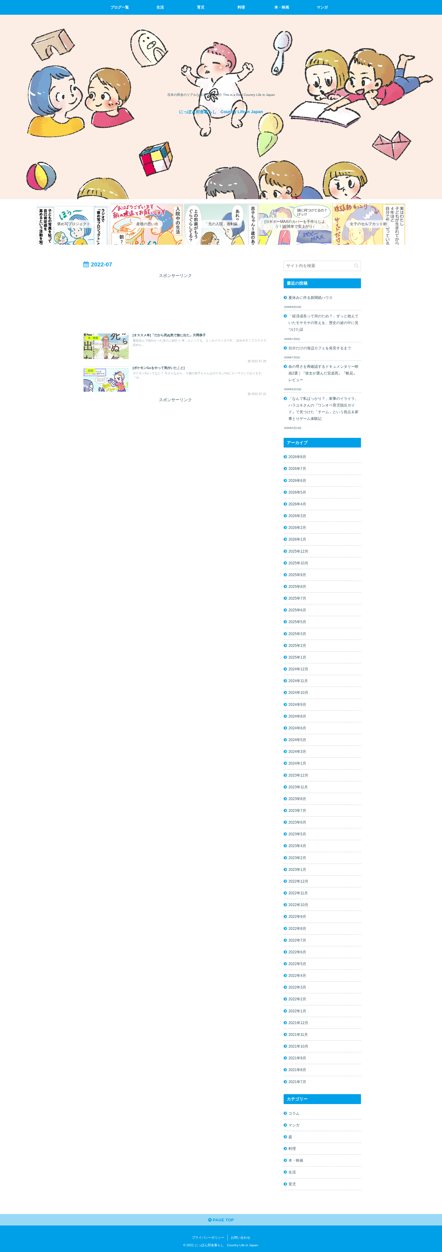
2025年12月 (298, 551)
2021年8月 (297, 1070)
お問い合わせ (240, 1237)
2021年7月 (297, 1082)
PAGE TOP (223, 1220)
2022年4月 (297, 975)
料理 (292, 1148)
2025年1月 (297, 657)
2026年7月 (297, 468)
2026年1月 (297, 539)
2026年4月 (297, 504)
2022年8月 (297, 928)
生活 (292, 1172)
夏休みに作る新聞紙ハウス (310, 297)
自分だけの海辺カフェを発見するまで (319, 348)
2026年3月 (297, 516)
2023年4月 (297, 846)
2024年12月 (298, 669)
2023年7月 (297, 810)
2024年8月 (297, 716)
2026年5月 (297, 492)
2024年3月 (297, 751)
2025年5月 (297, 622)
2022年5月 (297, 964)
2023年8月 (297, 799)
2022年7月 (297, 940)
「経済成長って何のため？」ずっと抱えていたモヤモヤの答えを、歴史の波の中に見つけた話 (323, 322)
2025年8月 (297, 586)
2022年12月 (298, 881)
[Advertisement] (175, 301)
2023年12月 (298, 775)
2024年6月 (297, 728)
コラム (294, 1113)
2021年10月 (298, 1046)
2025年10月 (298, 563)
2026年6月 (297, 480)
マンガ (294, 1125)
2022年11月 (298, 893)
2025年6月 (297, 610)
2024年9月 (297, 704)
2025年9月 (297, 575)
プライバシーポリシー (208, 1237)
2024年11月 (298, 681)
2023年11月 (298, 787)
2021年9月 (297, 1058)
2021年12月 (298, 1023)
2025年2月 (297, 645)
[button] (356, 265)
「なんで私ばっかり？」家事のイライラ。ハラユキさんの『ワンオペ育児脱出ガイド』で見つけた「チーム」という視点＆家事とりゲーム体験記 (323, 408)
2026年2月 (297, 527)
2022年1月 (297, 1011)
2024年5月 (297, 740)
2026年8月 (297, 457)
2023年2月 (297, 858)
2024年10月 (298, 692)
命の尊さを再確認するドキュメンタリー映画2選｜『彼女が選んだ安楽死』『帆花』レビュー (323, 373)
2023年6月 (297, 822)
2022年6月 (297, 952)
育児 (292, 1184)
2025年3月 (297, 634)
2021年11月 (298, 1034)
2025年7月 (297, 598)
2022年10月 (298, 905)
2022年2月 (297, 999)
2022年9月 (297, 916)
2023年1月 (297, 869)
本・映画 (295, 1160)
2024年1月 (297, 763)
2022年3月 (297, 987)
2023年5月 (297, 834)
